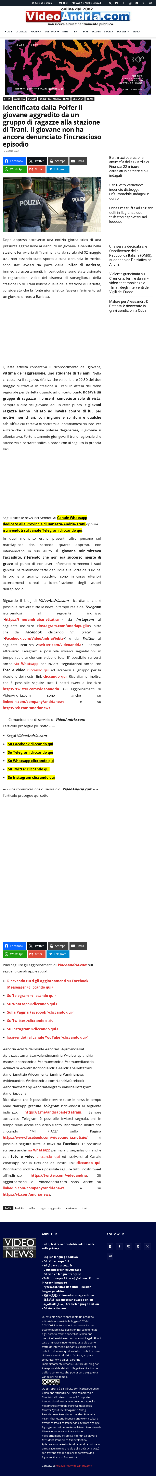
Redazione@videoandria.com (73, 1465)
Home (8, 31)
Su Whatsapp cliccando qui (31, 760)
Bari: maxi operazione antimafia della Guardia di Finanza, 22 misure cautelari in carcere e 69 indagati (129, 166)
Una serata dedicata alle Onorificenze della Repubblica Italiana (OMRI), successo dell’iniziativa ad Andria (130, 255)
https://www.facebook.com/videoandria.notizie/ (45, 1137)
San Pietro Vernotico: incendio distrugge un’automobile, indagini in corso (129, 192)
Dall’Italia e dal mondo (128, 237)
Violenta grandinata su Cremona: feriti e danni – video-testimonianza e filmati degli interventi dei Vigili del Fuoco (129, 283)
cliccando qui (38, 670)
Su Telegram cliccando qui (30, 752)
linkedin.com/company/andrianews (33, 701)
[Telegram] (137, 3)
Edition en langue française (62, 1274)
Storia (108, 31)
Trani (90, 98)
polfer (32, 1208)
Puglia (32, 98)
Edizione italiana (54, 1308)
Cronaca (21, 31)
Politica (35, 31)
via (27, 663)
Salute (96, 31)
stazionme (71, 1208)
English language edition (60, 1257)
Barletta (19, 98)
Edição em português (58, 1265)
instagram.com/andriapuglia (64, 625)
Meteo (63, 3)
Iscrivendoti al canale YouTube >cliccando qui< (47, 1037)
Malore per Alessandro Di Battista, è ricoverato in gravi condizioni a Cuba (129, 306)
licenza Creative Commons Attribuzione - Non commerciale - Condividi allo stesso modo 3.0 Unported (70, 1393)
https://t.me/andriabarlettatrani (33, 619)
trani (84, 1208)
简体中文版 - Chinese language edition (68, 1295)
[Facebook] (123, 3)
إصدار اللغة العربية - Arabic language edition (71, 1304)
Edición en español (56, 1261)
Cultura (50, 31)
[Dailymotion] (117, 3)
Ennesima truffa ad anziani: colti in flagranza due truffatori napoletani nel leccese (131, 215)
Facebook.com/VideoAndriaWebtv (34, 638)
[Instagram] (130, 3)
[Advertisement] (52, 333)
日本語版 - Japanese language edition (68, 1299)
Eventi (66, 31)
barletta (19, 1208)
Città (7, 98)
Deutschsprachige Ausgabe (62, 1270)
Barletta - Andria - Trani (54, 98)
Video (136, 31)
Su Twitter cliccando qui (28, 769)
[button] (110, 2)
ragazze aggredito (50, 1208)
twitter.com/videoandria (59, 644)
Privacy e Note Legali (86, 3)
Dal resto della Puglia (128, 149)
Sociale (121, 31)
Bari (85, 31)
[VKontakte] (150, 3)
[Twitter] (143, 3)
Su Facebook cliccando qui (30, 744)
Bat (76, 31)
